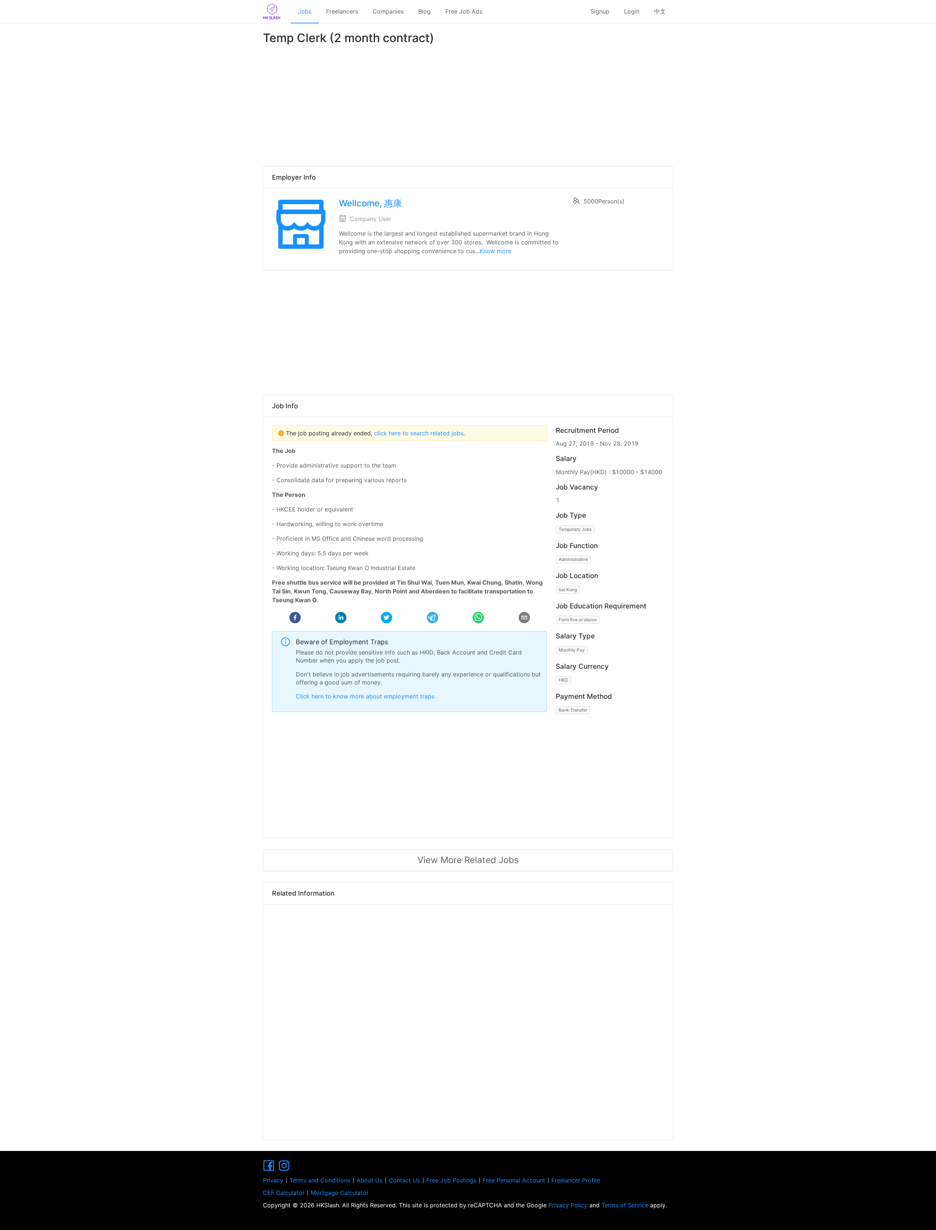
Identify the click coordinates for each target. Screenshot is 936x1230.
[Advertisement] (468, 104)
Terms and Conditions (320, 1180)
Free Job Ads (463, 11)
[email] (524, 619)
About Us (369, 1180)
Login (631, 11)
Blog (424, 11)
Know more (495, 251)
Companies (388, 11)
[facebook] (295, 619)
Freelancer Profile (575, 1180)
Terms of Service (625, 1205)
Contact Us (404, 1180)
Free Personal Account (514, 1180)
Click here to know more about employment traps (365, 696)
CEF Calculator (284, 1192)
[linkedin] (341, 619)
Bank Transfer (573, 710)
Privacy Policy (568, 1205)
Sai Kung (568, 589)
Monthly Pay (572, 650)
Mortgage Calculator (340, 1192)
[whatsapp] (478, 619)
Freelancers (342, 11)
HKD (563, 680)
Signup (599, 11)
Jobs (305, 11)
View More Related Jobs (468, 860)
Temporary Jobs (575, 529)
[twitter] (386, 619)
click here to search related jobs (417, 433)
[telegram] (432, 619)
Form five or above (578, 619)
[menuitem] (305, 11)
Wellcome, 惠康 (370, 203)
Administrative (573, 559)
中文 (660, 11)
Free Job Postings (451, 1180)
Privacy (273, 1180)
